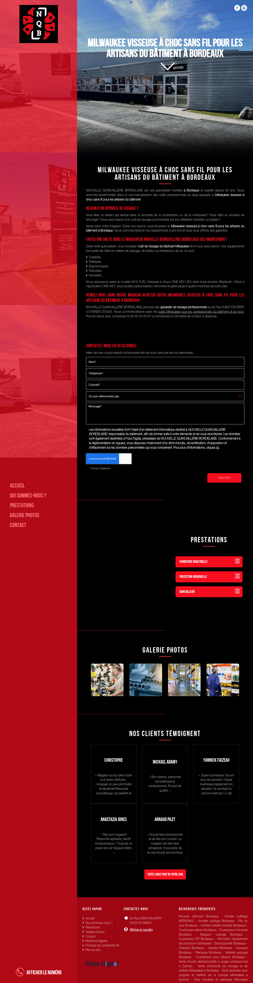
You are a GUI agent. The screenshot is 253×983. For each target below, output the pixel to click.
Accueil (17, 485)
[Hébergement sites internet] (102, 971)
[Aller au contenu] (165, 75)
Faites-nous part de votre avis (165, 874)
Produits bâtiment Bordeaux (198, 916)
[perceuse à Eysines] (107, 680)
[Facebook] (237, 8)
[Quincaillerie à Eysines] (223, 680)
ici (217, 447)
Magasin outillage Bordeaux (221, 934)
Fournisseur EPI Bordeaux (196, 939)
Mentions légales (96, 941)
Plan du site (92, 950)
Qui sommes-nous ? (28, 495)
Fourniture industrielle (193, 562)
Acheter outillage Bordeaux (216, 921)
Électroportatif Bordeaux (230, 943)
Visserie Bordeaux (220, 948)
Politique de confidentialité (102, 945)
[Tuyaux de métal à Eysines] (145, 680)
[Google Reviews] (244, 8)
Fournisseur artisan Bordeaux (198, 930)
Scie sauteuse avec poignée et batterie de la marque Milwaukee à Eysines (213, 975)
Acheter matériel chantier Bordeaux (223, 925)
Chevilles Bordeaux (191, 948)
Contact (18, 525)
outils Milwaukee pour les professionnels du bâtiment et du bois (200, 311)
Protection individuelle (193, 577)
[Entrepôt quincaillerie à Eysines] (184, 680)
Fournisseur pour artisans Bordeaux (220, 957)
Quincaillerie (187, 592)
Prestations (22, 505)
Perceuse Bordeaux (208, 952)
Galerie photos (24, 515)
